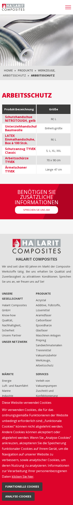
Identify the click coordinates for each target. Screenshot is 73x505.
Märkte (8, 374)
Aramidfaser (43, 315)
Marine (6, 391)
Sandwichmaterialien (49, 345)
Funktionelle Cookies (22, 486)
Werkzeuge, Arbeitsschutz (44, 362)
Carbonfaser (44, 320)
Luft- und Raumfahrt (15, 386)
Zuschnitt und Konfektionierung (47, 393)
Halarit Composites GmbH (14, 307)
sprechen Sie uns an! (36, 210)
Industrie (7, 396)
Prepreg (41, 340)
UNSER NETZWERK (14, 342)
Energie (6, 380)
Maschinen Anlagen (48, 335)
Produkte (25, 70)
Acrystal (41, 300)
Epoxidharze (44, 325)
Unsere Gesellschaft (12, 296)
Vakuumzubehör (46, 355)
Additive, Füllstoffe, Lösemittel (48, 307)
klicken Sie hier (22, 476)
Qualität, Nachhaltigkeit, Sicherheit (11, 325)
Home (8, 70)
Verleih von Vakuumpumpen (46, 383)
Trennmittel (43, 350)
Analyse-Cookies (18, 496)
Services (42, 374)
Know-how (9, 315)
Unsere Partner (11, 335)
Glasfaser (42, 330)
